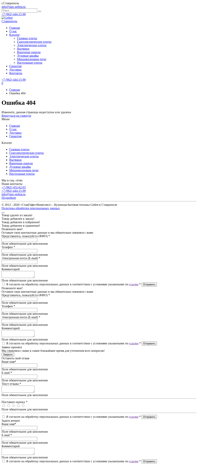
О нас (13, 31)
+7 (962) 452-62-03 (14, 187)
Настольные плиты (29, 62)
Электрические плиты (31, 45)
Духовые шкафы (28, 55)
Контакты (15, 73)
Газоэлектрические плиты (34, 41)
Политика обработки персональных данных (31, 208)
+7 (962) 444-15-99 (14, 14)
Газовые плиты (27, 38)
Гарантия (15, 66)
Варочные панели (29, 52)
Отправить (149, 284)
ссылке (133, 284)
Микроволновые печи (31, 59)
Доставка (15, 69)
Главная (14, 89)
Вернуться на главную (16, 115)
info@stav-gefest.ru (14, 194)
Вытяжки (23, 48)
